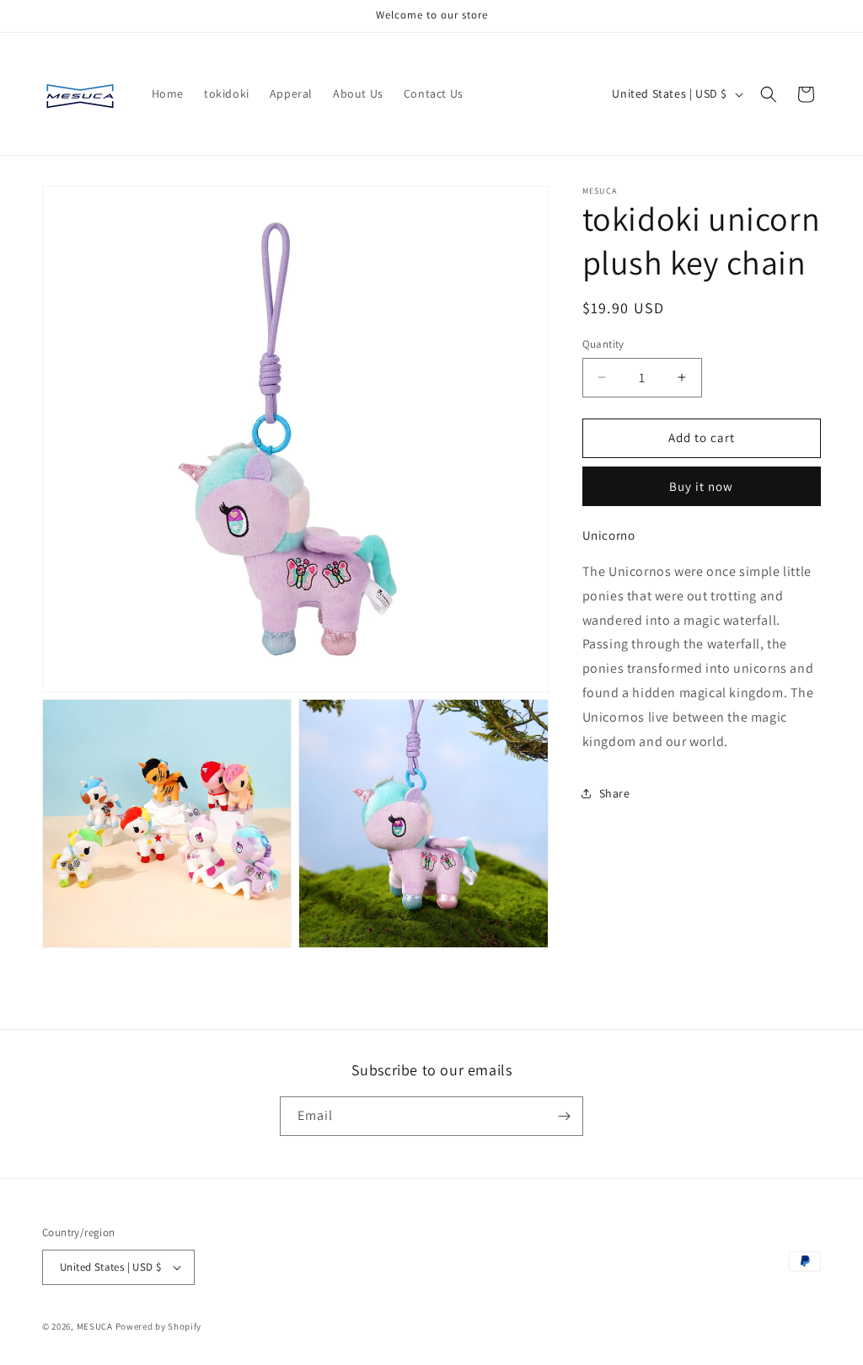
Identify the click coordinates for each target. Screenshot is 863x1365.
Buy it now (701, 486)
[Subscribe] (563, 1116)
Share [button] (614, 793)
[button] (768, 94)
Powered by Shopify (158, 1326)
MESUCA (95, 1326)
